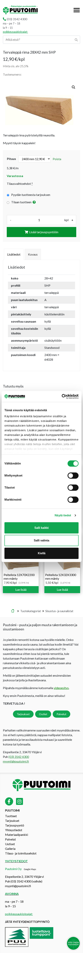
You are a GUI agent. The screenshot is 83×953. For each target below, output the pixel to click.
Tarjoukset (23, 714)
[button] (73, 87)
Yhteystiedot (13, 830)
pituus (11, 159)
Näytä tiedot (63, 515)
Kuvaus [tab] (33, 254)
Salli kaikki (41, 527)
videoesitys (61, 688)
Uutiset (10, 844)
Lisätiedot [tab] (13, 254)
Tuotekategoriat (30, 611)
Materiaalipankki (16, 835)
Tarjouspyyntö (14, 825)
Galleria (10, 849)
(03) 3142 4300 (17, 19)
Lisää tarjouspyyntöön (43, 232)
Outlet (43, 714)
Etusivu (13, 611)
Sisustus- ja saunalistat (59, 611)
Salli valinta (41, 540)
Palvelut (61, 714)
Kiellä (41, 553)
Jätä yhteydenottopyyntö (27, 922)
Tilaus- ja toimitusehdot (20, 853)
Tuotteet (11, 816)
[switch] (73, 475)
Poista (57, 159)
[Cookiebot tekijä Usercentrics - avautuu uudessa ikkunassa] (62, 396)
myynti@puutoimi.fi (16, 761)
